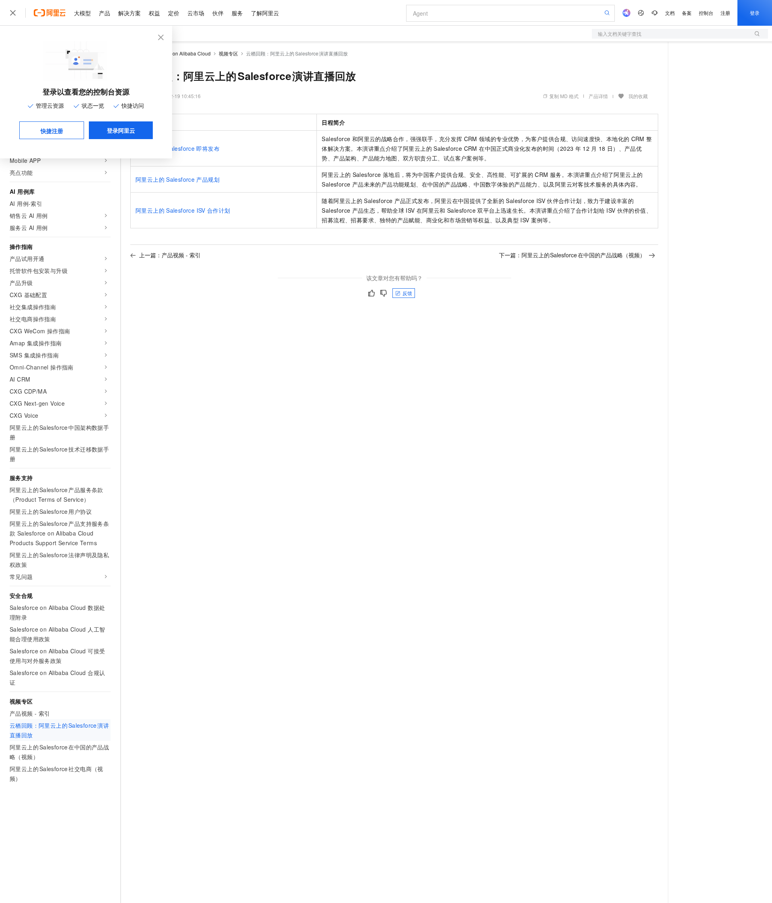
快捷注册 (52, 131)
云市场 (195, 13)
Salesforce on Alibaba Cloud (179, 53)
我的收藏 (638, 95)
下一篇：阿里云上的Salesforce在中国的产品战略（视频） (572, 255)
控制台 (706, 12)
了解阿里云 (265, 13)
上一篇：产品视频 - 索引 (170, 255)
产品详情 (598, 95)
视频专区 (228, 53)
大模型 (82, 13)
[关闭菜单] (13, 13)
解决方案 (129, 13)
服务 (237, 13)
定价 (173, 13)
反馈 (407, 292)
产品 (104, 13)
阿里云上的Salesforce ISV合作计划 (183, 210)
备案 (687, 12)
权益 (154, 13)
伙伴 (218, 13)
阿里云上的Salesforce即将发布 (178, 148)
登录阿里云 (121, 130)
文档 (670, 12)
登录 (755, 12)
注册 (725, 12)
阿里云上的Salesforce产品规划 (178, 179)
